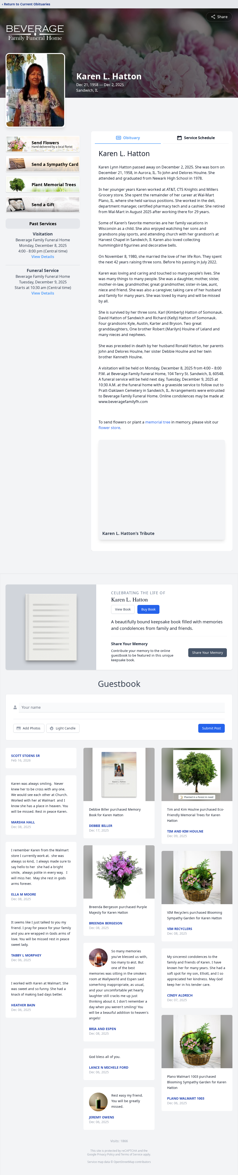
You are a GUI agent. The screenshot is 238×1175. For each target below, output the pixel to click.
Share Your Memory (207, 652)
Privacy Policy (106, 1154)
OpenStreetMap (124, 1162)
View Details (42, 256)
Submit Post (211, 728)
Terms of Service (131, 1154)
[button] (119, 774)
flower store (109, 427)
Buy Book (148, 609)
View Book (123, 609)
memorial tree (157, 422)
